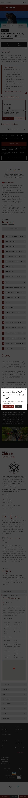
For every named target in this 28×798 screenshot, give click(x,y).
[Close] (25, 390)
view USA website (8, 406)
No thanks (18, 406)
